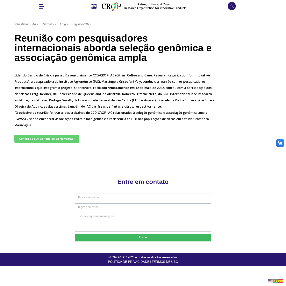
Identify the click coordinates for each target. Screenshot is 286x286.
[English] (270, 281)
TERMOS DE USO (165, 261)
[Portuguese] (275, 281)
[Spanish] (280, 281)
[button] (46, 139)
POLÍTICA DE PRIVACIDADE (128, 261)
